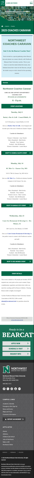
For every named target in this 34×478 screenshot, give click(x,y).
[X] (8, 389)
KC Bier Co (11, 178)
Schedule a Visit (16, 348)
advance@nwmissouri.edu (17, 320)
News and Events (8, 409)
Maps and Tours (7, 412)
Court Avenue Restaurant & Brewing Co (19, 233)
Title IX (25, 470)
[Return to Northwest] (2, 3)
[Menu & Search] (31, 3)
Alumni (7, 26)
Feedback (13, 452)
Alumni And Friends (11, 3)
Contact (5, 452)
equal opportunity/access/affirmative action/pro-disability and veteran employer (16, 466)
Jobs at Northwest (8, 439)
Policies (21, 452)
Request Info (15, 354)
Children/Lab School (9, 436)
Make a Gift (6, 442)
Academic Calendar (8, 404)
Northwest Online (8, 444)
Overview (5, 83)
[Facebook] (4, 389)
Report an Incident (14, 419)
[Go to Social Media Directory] (19, 389)
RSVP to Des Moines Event (16, 261)
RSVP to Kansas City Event (16, 205)
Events (13, 26)
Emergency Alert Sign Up (10, 406)
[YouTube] (15, 389)
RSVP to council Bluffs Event (16, 153)
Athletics (5, 434)
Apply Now (15, 343)
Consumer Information (9, 414)
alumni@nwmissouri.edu (8, 301)
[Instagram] (11, 389)
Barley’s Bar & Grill (14, 125)
